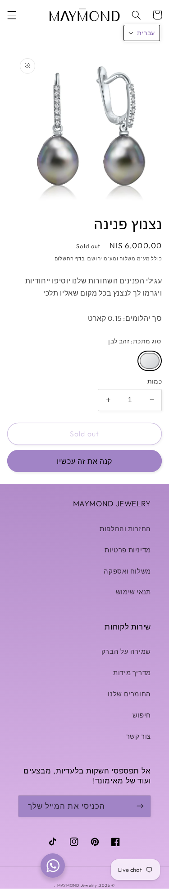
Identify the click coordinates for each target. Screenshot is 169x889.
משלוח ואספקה (127, 571)
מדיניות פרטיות (128, 550)
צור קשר (138, 736)
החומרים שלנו (129, 694)
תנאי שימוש (133, 592)
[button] (11, 15)
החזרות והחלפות (125, 528)
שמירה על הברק (126, 651)
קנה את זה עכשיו (84, 461)
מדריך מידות (132, 672)
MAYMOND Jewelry (77, 885)
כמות (154, 381)
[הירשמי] (140, 806)
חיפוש (141, 715)
